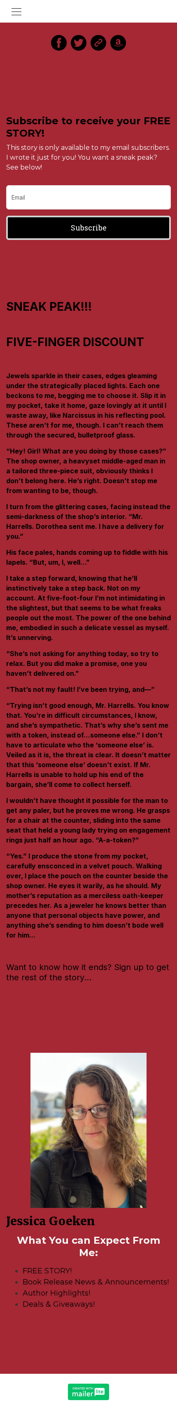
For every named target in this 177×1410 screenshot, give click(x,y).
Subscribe (89, 228)
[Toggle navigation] (16, 11)
